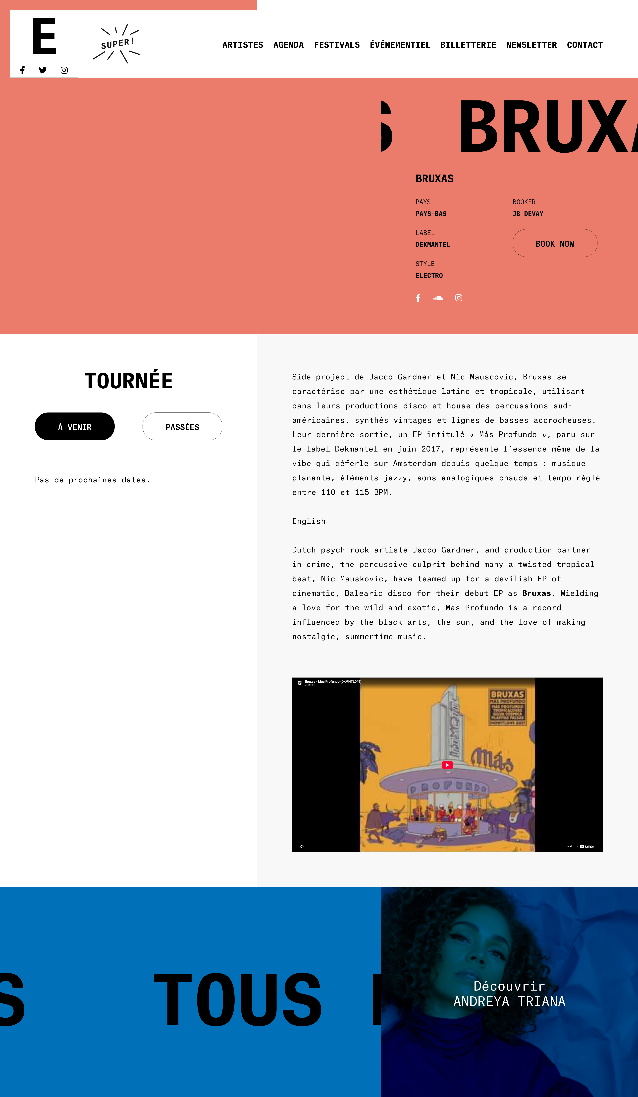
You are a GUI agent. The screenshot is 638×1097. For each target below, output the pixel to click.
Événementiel (400, 43)
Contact (585, 43)
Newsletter (531, 43)
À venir (75, 426)
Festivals (337, 43)
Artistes (242, 43)
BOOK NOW (555, 243)
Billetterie (468, 43)
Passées (182, 426)
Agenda (288, 43)
